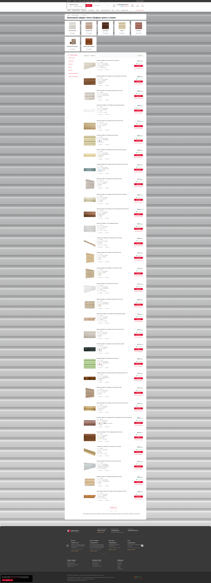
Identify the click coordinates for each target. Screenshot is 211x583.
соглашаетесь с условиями (15, 577)
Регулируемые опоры (96, 566)
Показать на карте (74, 550)
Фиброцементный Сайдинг (72, 564)
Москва (73, 540)
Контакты (79, 1)
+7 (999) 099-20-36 (112, 542)
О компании (75, 1)
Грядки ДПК (94, 563)
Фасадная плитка (124, 10)
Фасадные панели (76, 10)
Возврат (91, 1)
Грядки (112, 10)
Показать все (113, 507)
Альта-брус (70, 64)
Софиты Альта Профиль (73, 76)
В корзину (138, 65)
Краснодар (111, 540)
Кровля (97, 10)
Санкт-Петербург (94, 540)
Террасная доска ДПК (105, 10)
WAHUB (141, 578)
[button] (142, 545)
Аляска (69, 67)
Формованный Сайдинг (73, 73)
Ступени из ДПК (95, 564)
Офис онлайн (96, 1)
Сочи (128, 540)
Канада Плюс (71, 61)
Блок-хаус (70, 70)
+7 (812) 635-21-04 (93, 542)
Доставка (84, 1)
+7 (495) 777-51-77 (75, 542)
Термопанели (84, 10)
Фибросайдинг (91, 10)
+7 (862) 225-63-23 (131, 542)
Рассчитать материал (139, 68)
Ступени (117, 10)
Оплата (88, 1)
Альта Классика (71, 57)
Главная (68, 15)
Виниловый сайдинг (75, 15)
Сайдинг (69, 10)
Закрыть (209, 582)
